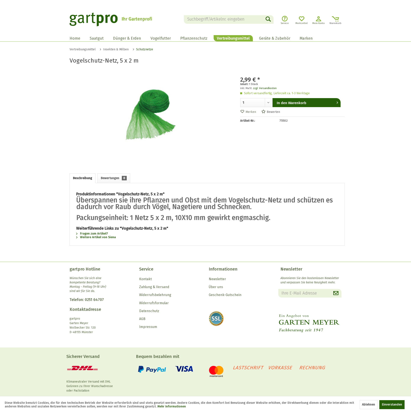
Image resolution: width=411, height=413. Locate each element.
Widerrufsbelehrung (155, 295)
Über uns (216, 287)
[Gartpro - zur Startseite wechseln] (117, 19)
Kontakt (145, 279)
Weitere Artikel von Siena (97, 237)
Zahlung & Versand (154, 287)
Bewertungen (113, 178)
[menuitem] (229, 19)
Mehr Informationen (171, 406)
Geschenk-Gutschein (225, 295)
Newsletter (217, 279)
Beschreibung (82, 178)
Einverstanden (392, 404)
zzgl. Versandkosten (265, 88)
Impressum (148, 327)
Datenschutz (149, 311)
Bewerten (273, 112)
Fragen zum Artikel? (93, 233)
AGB (142, 319)
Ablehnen (368, 404)
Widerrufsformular (154, 303)
